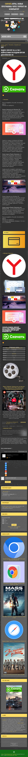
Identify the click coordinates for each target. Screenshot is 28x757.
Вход (22, 14)
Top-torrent (14, 353)
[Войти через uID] (6, 463)
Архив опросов (17, 526)
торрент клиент (8, 507)
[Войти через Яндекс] (6, 471)
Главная (7, 14)
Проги (5, 521)
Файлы (6, 44)
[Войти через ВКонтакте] (6, 467)
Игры (5, 519)
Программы (11, 44)
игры (11, 731)
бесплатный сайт (10, 755)
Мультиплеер (5, 491)
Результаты (10, 526)
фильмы (21, 719)
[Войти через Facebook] (6, 469)
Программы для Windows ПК (16, 347)
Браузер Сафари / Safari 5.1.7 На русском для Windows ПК (14, 641)
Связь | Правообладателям (6, 754)
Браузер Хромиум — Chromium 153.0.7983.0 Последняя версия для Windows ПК (14, 559)
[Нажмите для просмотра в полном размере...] (14, 136)
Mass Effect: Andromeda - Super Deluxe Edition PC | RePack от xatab (14, 617)
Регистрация (14, 14)
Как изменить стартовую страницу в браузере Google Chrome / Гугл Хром (14, 584)
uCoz (16, 755)
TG (15, 731)
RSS (23, 11)
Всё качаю (6, 523)
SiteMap (14, 754)
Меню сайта (6, 36)
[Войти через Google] (6, 473)
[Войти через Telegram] (6, 465)
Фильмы (5, 520)
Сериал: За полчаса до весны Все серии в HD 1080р (14, 674)
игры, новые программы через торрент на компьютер (14, 6)
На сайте (4, 506)
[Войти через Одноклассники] (6, 475)
